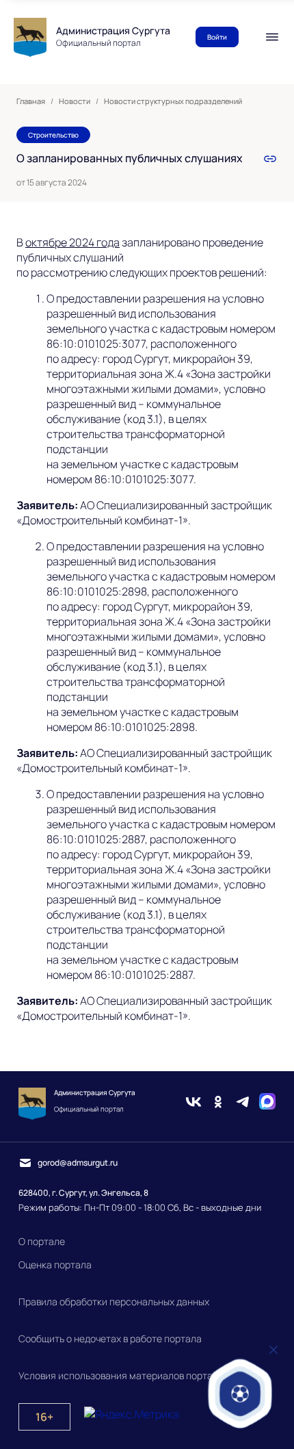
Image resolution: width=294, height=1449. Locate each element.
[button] (240, 1392)
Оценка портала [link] (55, 1264)
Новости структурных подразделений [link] (173, 101)
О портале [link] (41, 1241)
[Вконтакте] (193, 1103)
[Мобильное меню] (272, 37)
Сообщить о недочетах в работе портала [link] (110, 1338)
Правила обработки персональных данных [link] (113, 1301)
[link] (270, 158)
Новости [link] (74, 101)
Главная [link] (30, 101)
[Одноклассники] (218, 1103)
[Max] (267, 1103)
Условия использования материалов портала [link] (121, 1375)
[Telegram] (243, 1103)
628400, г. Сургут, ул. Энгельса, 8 (83, 1192)
